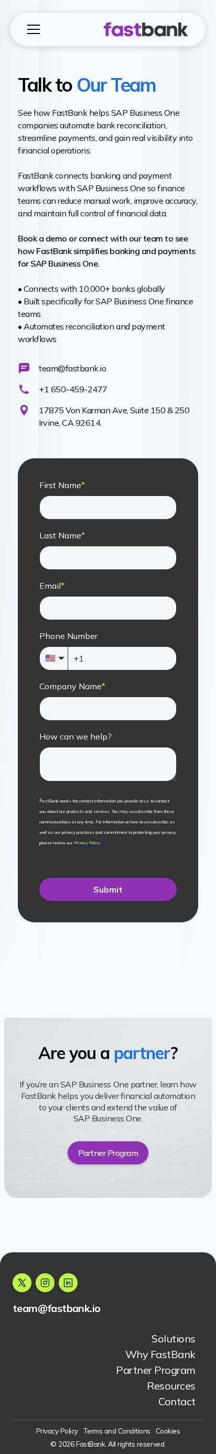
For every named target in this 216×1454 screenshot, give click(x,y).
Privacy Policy (57, 1430)
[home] (142, 29)
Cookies (168, 1430)
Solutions (174, 1338)
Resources (171, 1385)
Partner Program (156, 1369)
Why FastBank (160, 1354)
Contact (177, 1401)
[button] (47, 29)
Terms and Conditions (116, 1430)
